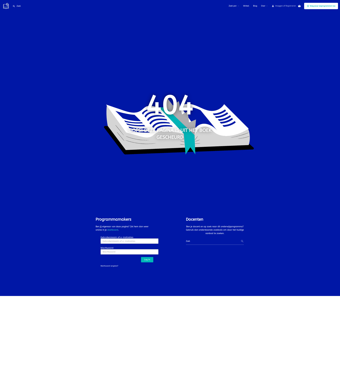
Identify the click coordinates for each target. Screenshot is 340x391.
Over (263, 6)
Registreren (291, 6)
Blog (255, 6)
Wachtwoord (107, 248)
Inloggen (279, 6)
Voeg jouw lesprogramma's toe (322, 6)
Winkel (246, 6)
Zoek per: (233, 6)
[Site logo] (6, 6)
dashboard (112, 230)
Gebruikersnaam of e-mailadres (117, 237)
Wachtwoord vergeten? (109, 266)
